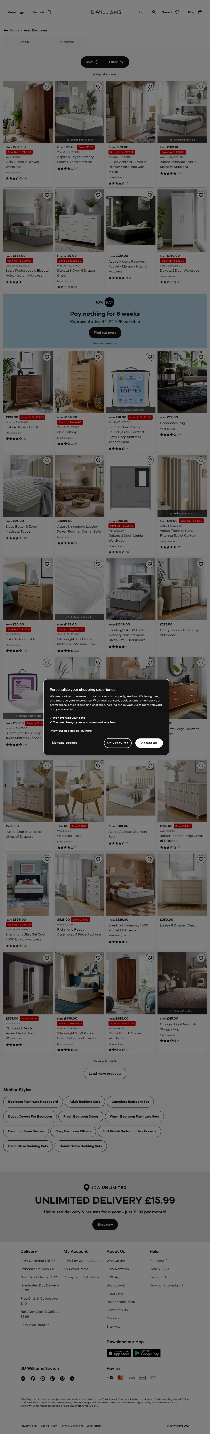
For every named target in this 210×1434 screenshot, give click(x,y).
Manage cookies (65, 742)
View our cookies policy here (71, 730)
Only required (118, 742)
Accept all (149, 742)
